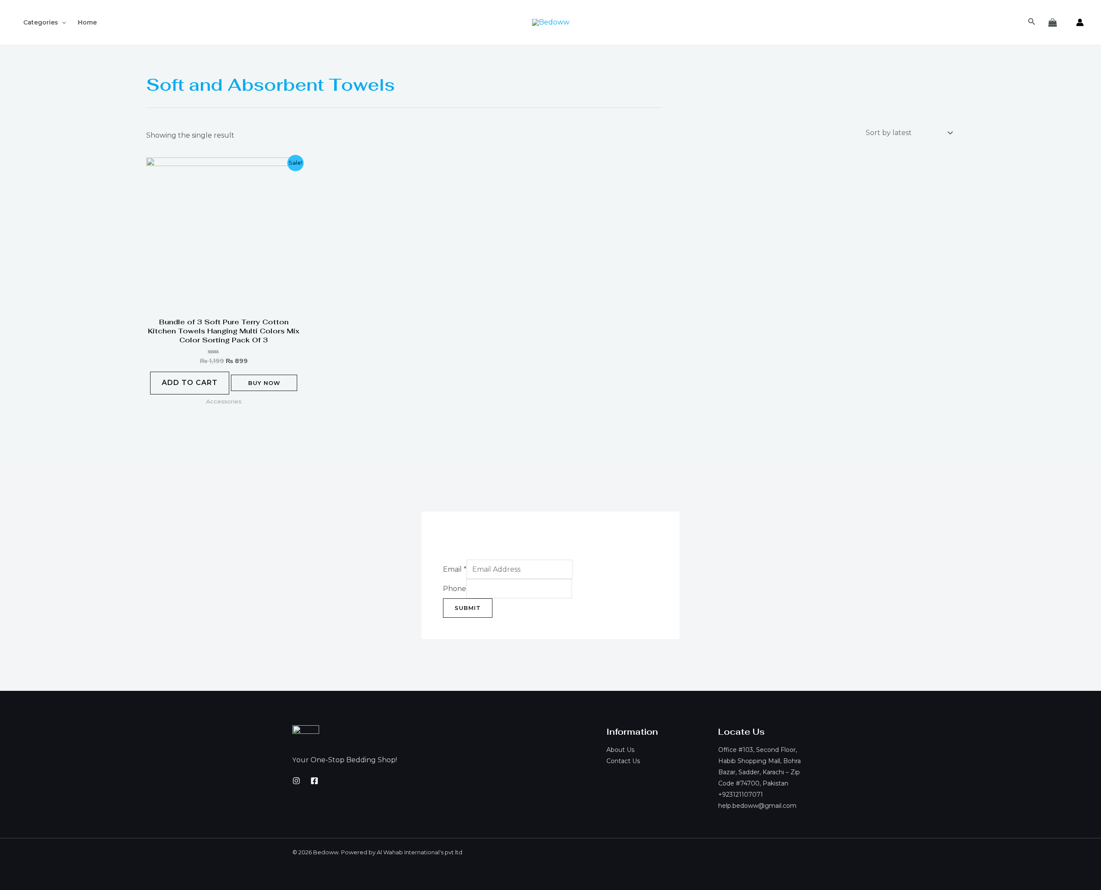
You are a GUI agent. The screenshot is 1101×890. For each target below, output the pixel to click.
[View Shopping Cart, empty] (1052, 22)
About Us (620, 750)
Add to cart (190, 383)
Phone (454, 589)
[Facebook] (314, 781)
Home (87, 22)
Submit (468, 607)
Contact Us (623, 761)
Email (455, 569)
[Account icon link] (1080, 22)
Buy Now (264, 382)
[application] (62, 22)
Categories (40, 22)
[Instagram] (296, 781)
